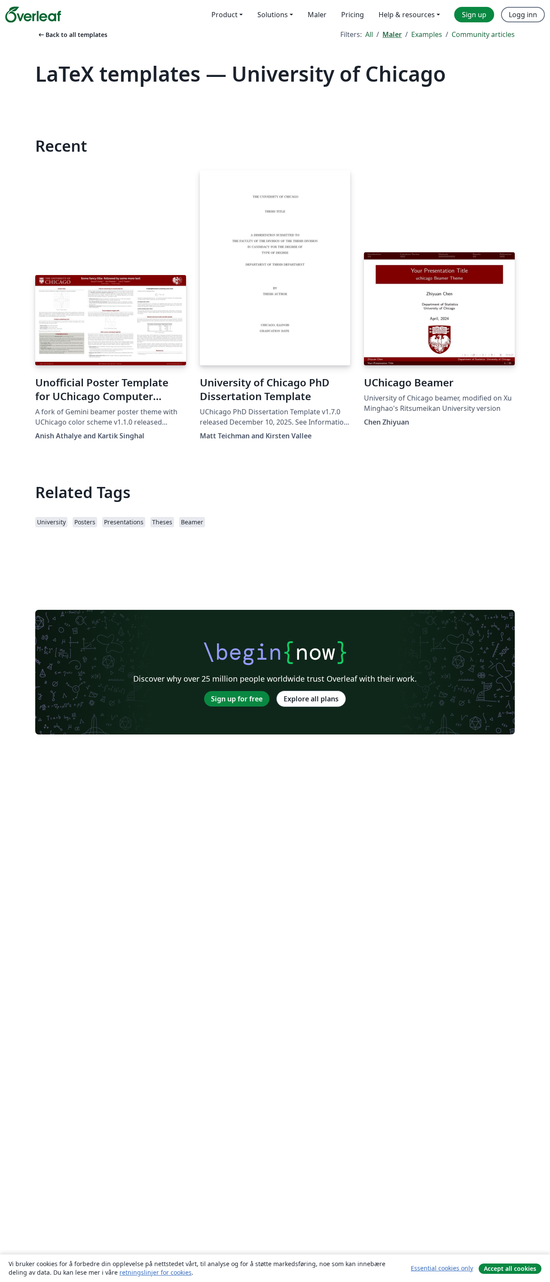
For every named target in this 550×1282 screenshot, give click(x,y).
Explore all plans (311, 699)
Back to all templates (72, 35)
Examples (426, 34)
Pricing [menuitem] (352, 14)
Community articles (483, 34)
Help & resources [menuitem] (407, 14)
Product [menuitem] (224, 14)
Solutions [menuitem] (272, 14)
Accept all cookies (510, 1268)
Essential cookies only (442, 1268)
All (369, 34)
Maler (392, 34)
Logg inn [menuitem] (523, 14)
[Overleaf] (33, 14)
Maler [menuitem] (317, 14)
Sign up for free (237, 699)
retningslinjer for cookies (155, 1272)
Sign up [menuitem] (474, 14)
